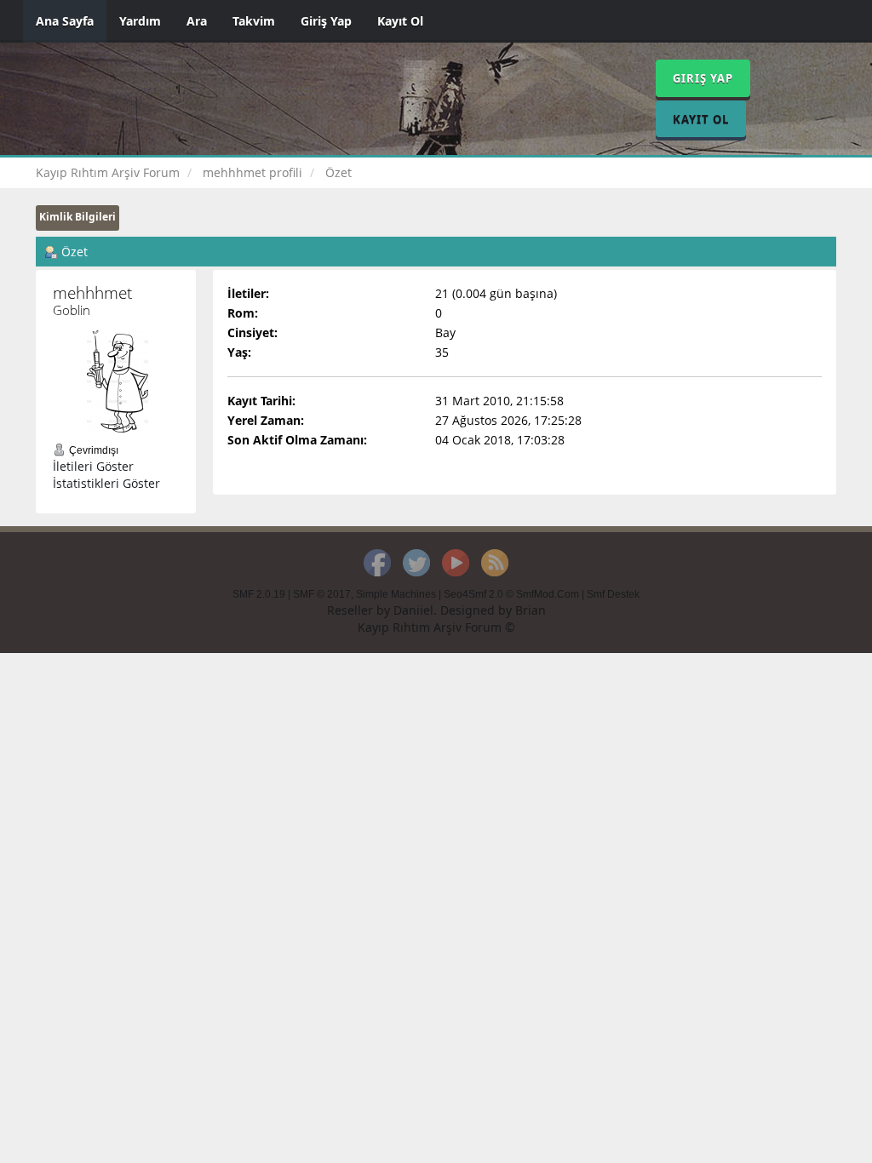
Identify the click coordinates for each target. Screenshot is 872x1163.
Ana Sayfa (65, 21)
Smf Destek (613, 594)
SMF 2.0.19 (258, 594)
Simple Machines (396, 594)
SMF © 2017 (322, 594)
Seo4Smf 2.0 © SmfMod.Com (511, 594)
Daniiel (413, 610)
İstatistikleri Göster (106, 483)
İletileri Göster (93, 466)
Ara (196, 21)
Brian (530, 610)
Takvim (253, 21)
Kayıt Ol (400, 21)
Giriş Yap (326, 21)
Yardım (140, 21)
